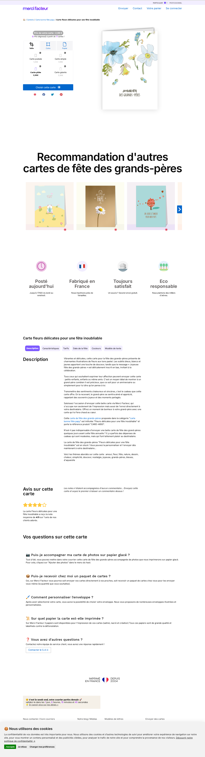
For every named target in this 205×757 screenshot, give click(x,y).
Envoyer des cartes (155, 719)
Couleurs (96, 348)
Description (32, 348)
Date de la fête (80, 348)
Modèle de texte (113, 348)
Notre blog (82, 719)
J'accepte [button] (10, 747)
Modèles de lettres (114, 719)
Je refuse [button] (22, 747)
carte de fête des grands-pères (85, 418)
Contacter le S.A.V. (38, 649)
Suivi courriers (47, 719)
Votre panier (154, 8)
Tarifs (66, 348)
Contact (137, 8)
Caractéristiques (51, 348)
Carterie (30, 20)
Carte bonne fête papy (44, 20)
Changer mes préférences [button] (42, 747)
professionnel (175, 2)
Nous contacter (30, 719)
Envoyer (123, 8)
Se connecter (174, 8)
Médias (93, 719)
